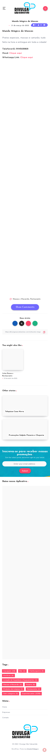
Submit (25, 471)
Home (4, 707)
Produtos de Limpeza (13, 689)
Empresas (6, 712)
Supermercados (31, 693)
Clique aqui (15, 53)
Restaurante (35, 299)
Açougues (9, 671)
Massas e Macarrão (21, 299)
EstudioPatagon (32, 749)
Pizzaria (30, 684)
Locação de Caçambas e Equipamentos (20, 680)
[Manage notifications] (44, 750)
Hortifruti (8, 675)
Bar (22, 671)
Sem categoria (10, 693)
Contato (5, 718)
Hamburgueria (37, 671)
